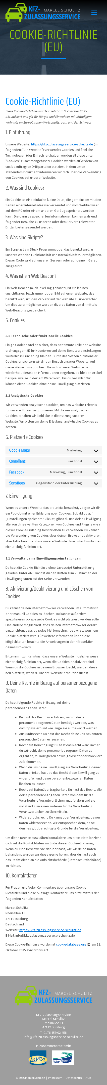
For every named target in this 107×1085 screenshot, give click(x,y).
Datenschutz (74, 1078)
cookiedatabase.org (71, 944)
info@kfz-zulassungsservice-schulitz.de (53, 1037)
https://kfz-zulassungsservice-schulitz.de (62, 144)
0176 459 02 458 (55, 1033)
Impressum (55, 1078)
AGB (88, 1078)
